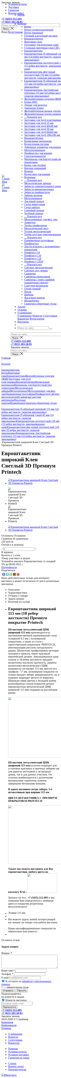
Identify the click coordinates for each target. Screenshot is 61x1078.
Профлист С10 (32, 255)
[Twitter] (7, 574)
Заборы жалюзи (33, 195)
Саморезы (30, 273)
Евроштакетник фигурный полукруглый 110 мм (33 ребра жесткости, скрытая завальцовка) (30, 430)
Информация (8, 1025)
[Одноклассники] (11, 574)
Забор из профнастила (37, 192)
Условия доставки (18, 1054)
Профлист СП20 (33, 261)
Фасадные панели (34, 297)
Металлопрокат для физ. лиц (40, 219)
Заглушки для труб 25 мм (38, 123)
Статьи (12, 1063)
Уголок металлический (37, 231)
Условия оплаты (17, 1051)
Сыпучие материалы (36, 285)
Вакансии (23, 318)
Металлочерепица (34, 150)
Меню (21, 14)
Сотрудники (50, 315)
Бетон (27, 26)
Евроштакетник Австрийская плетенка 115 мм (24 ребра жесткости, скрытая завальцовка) (28, 436)
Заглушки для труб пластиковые (16, 380)
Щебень (28, 294)
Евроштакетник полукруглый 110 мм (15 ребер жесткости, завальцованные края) (30, 424)
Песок (27, 291)
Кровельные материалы (38, 141)
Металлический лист (36, 228)
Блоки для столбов (35, 165)
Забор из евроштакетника (39, 189)
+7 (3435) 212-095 (11, 18)
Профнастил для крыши (38, 153)
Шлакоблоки (31, 300)
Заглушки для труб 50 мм (38, 129)
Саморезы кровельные (37, 276)
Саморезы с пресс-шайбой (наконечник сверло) (39, 281)
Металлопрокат (33, 198)
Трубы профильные (35, 225)
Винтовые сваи (33, 41)
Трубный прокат (33, 213)
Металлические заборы (37, 183)
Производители (17, 1069)
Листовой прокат (34, 201)
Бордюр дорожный (35, 168)
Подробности (9, 567)
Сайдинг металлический (38, 267)
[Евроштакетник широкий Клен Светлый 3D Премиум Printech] (34, 483)
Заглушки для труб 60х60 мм (40, 132)
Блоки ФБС (31, 102)
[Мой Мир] (14, 574)
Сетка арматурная (34, 204)
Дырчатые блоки (34, 108)
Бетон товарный (33, 32)
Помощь (6, 1028)
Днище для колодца (35, 105)
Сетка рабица (32, 207)
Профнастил (31, 243)
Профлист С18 (32, 258)
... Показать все (33, 117)
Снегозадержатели (35, 156)
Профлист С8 (32, 252)
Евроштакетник (33, 50)
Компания (7, 1022)
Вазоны (28, 171)
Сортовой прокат (34, 210)
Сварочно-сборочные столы (40, 303)
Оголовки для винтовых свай (41, 44)
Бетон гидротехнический (38, 29)
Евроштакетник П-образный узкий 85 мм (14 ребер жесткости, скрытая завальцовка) (27, 418)
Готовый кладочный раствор (40, 35)
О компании (24, 315)
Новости (37, 315)
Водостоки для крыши (37, 174)
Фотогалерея (36, 318)
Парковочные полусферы (39, 240)
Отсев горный (32, 288)
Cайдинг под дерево (36, 270)
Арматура (30, 222)
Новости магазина (16, 1000)
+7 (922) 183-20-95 (12, 21)
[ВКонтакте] (4, 574)
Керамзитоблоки (33, 138)
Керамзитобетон (33, 38)
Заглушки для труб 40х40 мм (40, 126)
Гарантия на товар (18, 1057)
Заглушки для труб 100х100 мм (42, 135)
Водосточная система (36, 144)
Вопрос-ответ (16, 1066)
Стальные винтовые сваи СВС (42, 47)
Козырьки (30, 177)
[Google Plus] (18, 574)
